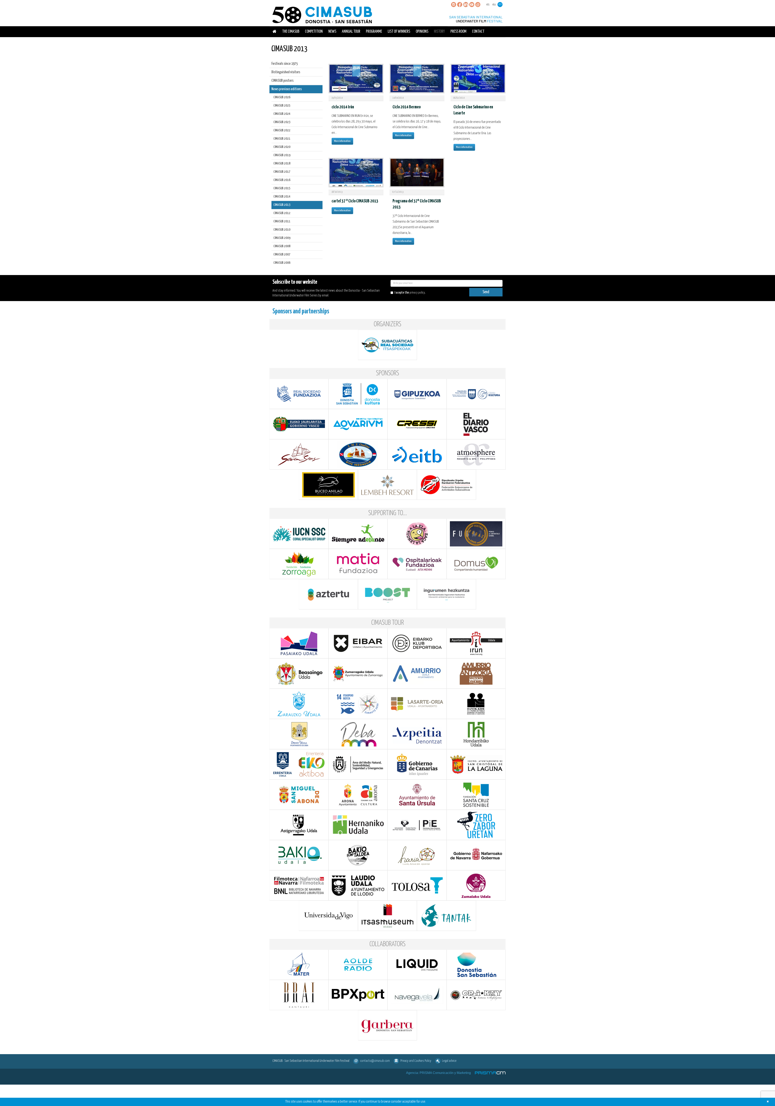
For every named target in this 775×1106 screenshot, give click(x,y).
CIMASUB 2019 (281, 155)
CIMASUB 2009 (281, 238)
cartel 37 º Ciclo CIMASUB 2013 (355, 201)
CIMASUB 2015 (281, 188)
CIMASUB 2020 (281, 147)
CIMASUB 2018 (281, 163)
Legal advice (449, 1061)
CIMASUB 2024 (281, 114)
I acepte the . (410, 292)
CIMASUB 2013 (281, 205)
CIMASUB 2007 (281, 254)
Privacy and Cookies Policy (415, 1061)
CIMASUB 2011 (281, 221)
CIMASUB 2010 (281, 229)
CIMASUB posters (282, 81)
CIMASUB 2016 (281, 180)
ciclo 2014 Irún (343, 107)
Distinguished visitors (285, 72)
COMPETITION (314, 31)
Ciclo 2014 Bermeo (407, 107)
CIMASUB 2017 (281, 172)
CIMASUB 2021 (281, 138)
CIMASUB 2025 (281, 105)
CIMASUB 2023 (281, 122)
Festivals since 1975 (284, 64)
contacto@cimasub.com (375, 1061)
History (439, 31)
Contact (478, 31)
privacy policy (417, 292)
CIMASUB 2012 (281, 213)
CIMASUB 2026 (281, 97)
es (487, 4)
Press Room (458, 31)
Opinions (422, 31)
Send (486, 292)
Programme (374, 31)
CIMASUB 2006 (281, 263)
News (332, 31)
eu (494, 4)
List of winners (399, 31)
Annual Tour (351, 31)
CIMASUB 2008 (281, 246)
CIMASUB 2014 (281, 196)
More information (342, 141)
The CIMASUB (290, 31)
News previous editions (286, 89)
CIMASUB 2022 (281, 130)
